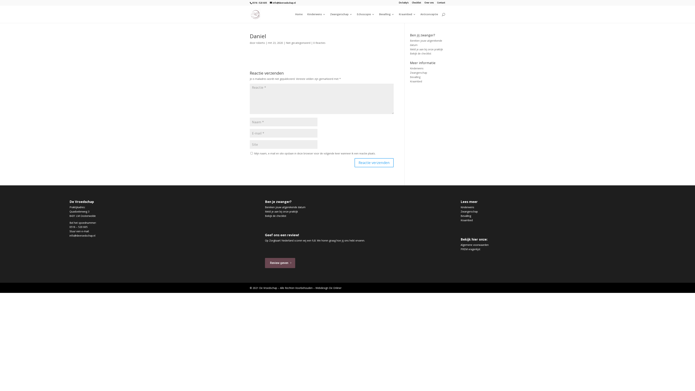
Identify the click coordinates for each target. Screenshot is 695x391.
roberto (260, 43)
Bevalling (385, 14)
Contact (441, 3)
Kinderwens (314, 14)
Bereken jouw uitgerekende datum (285, 207)
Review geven (279, 263)
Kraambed (405, 14)
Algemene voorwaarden (475, 245)
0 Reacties (319, 43)
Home (299, 14)
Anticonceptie (429, 14)
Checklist (416, 3)
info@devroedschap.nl (82, 235)
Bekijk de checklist (420, 53)
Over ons (429, 3)
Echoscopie (364, 14)
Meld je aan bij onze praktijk (426, 49)
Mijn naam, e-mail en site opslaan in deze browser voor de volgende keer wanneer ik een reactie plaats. (315, 153)
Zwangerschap (339, 14)
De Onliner (335, 288)
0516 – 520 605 (79, 227)
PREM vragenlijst (470, 249)
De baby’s (404, 3)
